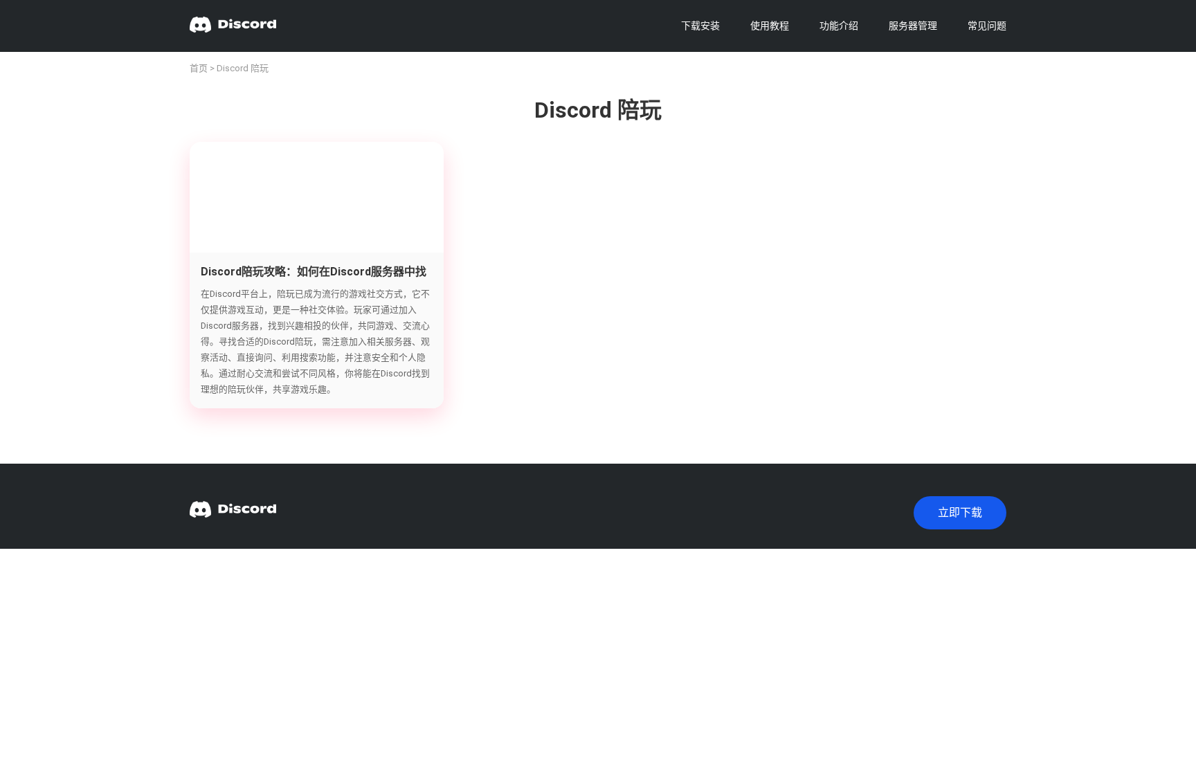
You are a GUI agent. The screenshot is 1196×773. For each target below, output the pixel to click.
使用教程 (769, 25)
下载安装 (700, 25)
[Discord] (233, 26)
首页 (199, 68)
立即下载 (960, 512)
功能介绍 (838, 25)
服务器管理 (913, 25)
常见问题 (987, 25)
